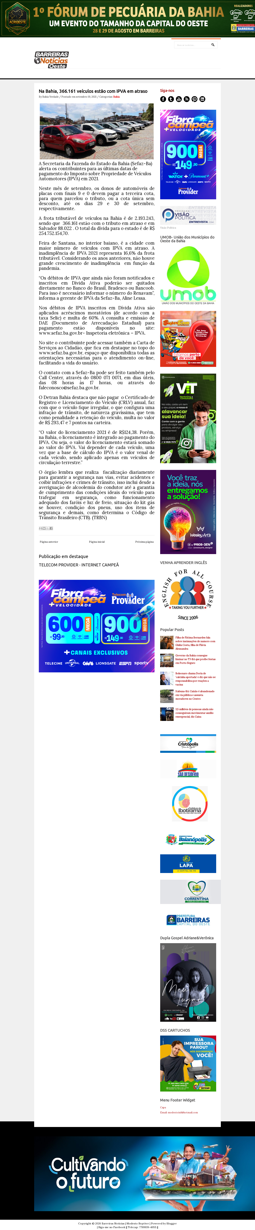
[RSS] (187, 99)
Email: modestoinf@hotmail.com (179, 1112)
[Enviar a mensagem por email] (40, 528)
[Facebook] (163, 99)
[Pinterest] (195, 99)
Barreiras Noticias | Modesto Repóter (125, 1223)
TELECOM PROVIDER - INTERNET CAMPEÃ (79, 564)
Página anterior (49, 541)
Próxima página (144, 541)
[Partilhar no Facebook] (51, 528)
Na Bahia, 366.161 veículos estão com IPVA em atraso (93, 91)
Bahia (116, 96)
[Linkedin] (202, 99)
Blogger (172, 1223)
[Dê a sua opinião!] (44, 528)
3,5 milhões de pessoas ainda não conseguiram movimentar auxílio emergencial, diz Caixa (194, 713)
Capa (163, 1107)
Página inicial (97, 541)
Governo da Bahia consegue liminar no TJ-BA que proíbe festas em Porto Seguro (195, 659)
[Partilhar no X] (47, 528)
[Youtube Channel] (179, 99)
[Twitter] (171, 99)
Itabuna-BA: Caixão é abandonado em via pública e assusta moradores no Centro (194, 695)
